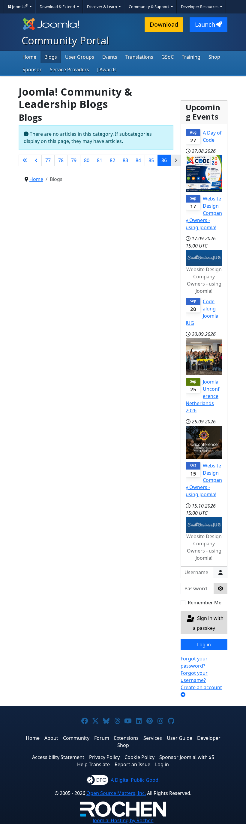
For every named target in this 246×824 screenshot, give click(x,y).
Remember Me (204, 602)
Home (29, 57)
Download (164, 24)
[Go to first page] (25, 160)
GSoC (167, 57)
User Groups (79, 57)
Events (109, 57)
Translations (139, 57)
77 (48, 160)
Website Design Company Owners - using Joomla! (204, 213)
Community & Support (149, 6)
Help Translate (93, 764)
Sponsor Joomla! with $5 (186, 757)
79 (73, 160)
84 (138, 160)
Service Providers (69, 69)
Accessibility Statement (58, 757)
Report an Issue (132, 764)
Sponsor (32, 69)
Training (191, 57)
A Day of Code (212, 136)
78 (61, 160)
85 (151, 160)
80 (86, 160)
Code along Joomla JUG (202, 312)
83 (125, 160)
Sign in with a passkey (208, 623)
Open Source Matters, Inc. (116, 793)
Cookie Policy (139, 757)
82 (112, 160)
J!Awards (107, 69)
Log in (204, 644)
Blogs (50, 57)
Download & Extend (58, 6)
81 (99, 160)
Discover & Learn (102, 6)
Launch (205, 24)
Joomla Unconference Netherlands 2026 (203, 396)
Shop (214, 57)
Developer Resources (200, 6)
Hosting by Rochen (123, 820)
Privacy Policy (104, 757)
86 (164, 160)
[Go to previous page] (36, 160)
